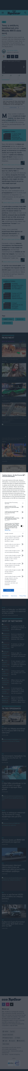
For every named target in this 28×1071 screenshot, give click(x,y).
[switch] (22, 507)
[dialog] (14, 535)
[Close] (24, 475)
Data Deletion (5, 595)
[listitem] (14, 503)
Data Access (14, 595)
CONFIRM (8, 590)
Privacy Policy (22, 595)
